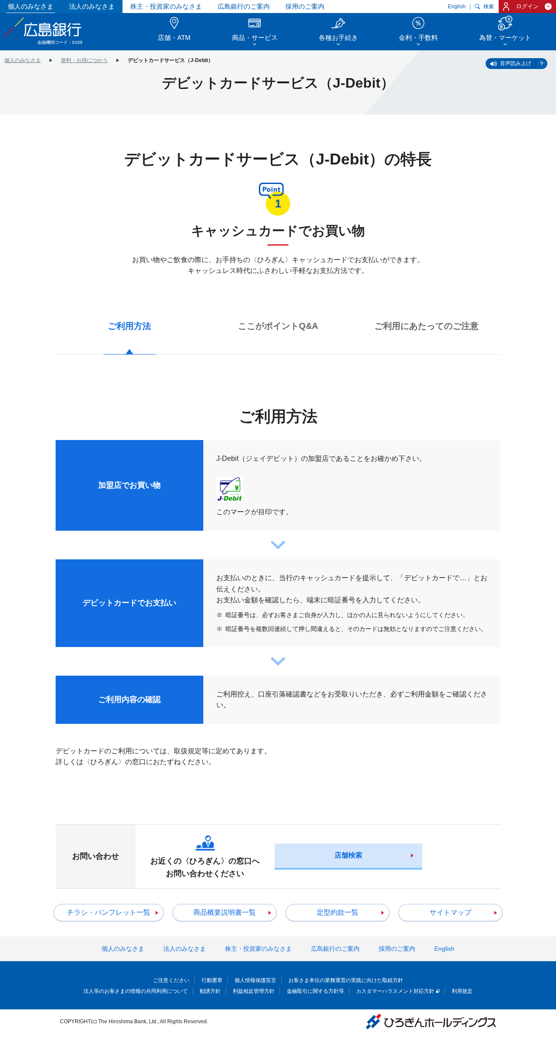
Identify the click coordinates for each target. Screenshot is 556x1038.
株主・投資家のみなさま (166, 6)
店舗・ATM (174, 37)
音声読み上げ (515, 63)
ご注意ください (171, 980)
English (457, 6)
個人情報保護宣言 (255, 980)
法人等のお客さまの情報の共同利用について (135, 991)
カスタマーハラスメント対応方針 (395, 991)
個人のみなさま (30, 6)
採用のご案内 (304, 6)
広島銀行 (43, 27)
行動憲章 (212, 980)
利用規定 (462, 991)
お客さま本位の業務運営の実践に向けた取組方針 (345, 980)
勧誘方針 (210, 991)
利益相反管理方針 (254, 991)
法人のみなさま (92, 6)
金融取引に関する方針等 (315, 991)
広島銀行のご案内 (244, 6)
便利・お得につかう (84, 60)
